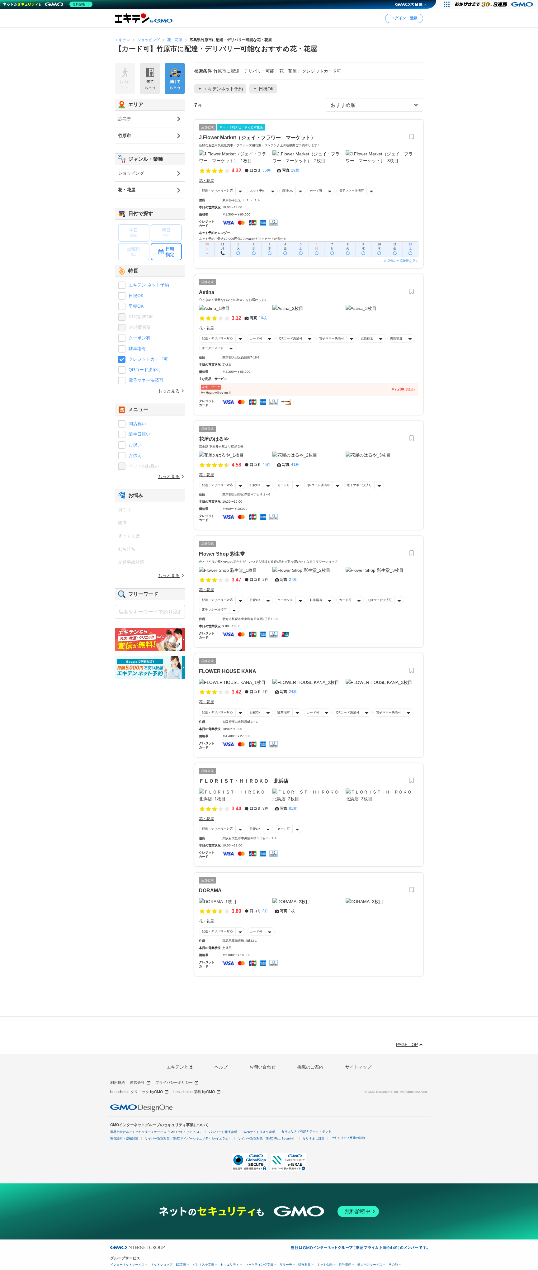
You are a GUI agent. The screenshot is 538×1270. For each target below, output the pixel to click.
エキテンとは (180, 1066)
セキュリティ (229, 1264)
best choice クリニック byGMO (136, 1092)
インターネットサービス (127, 1264)
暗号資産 (345, 1264)
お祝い (135, 444)
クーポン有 (285, 600)
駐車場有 (316, 600)
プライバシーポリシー (174, 1082)
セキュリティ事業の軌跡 (348, 1138)
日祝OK (287, 190)
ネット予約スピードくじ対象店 (241, 127)
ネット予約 (257, 190)
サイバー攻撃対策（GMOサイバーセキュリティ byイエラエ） (188, 1138)
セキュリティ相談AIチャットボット (306, 1131)
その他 (393, 1264)
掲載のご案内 (310, 1066)
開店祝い (137, 423)
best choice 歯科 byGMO (194, 1092)
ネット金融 (325, 1264)
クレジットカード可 (148, 359)
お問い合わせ (262, 1066)
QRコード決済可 (290, 338)
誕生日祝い (139, 434)
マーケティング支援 (259, 1264)
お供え (135, 455)
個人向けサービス (369, 1264)
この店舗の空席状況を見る (399, 261)
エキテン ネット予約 (149, 284)
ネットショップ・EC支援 (168, 1264)
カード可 (316, 190)
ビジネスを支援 (203, 1264)
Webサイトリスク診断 (259, 1132)
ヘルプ (221, 1066)
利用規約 (117, 1082)
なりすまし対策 (313, 1138)
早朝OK (136, 306)
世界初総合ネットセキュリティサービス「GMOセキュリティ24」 (156, 1132)
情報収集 (304, 1264)
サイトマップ (358, 1066)
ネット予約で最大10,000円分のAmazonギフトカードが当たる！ (244, 238)
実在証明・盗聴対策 (124, 1138)
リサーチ (286, 1264)
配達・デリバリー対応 (217, 190)
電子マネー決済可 (351, 190)
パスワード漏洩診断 (223, 1132)
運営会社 (137, 1082)
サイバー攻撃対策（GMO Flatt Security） (267, 1138)
